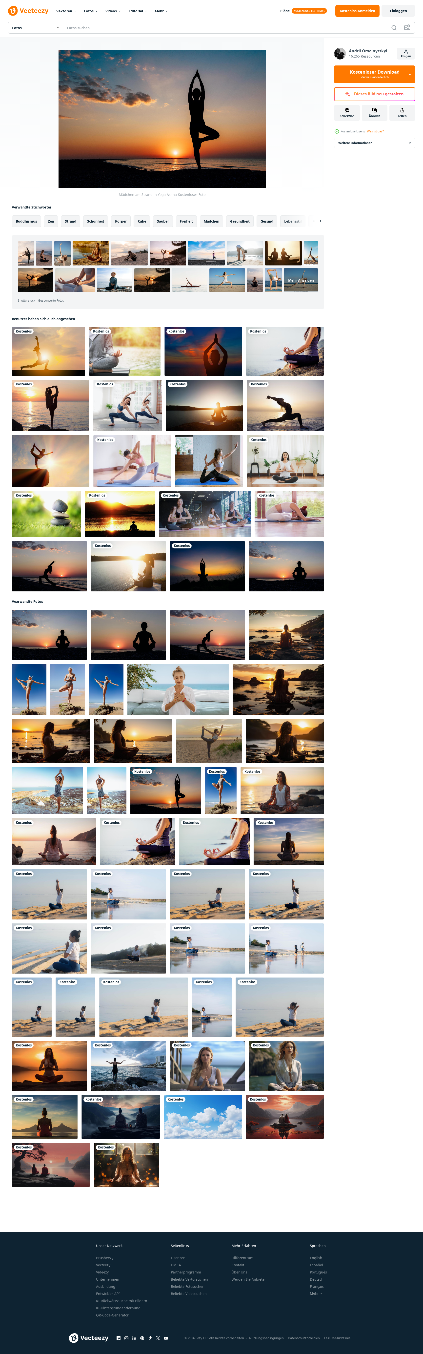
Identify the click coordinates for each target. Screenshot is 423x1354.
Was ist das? (375, 131)
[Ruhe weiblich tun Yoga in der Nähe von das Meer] (178, 689)
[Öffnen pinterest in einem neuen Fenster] (142, 1338)
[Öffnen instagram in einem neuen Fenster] (126, 1338)
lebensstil (293, 221)
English (316, 1257)
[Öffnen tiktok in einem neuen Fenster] (150, 1338)
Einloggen (398, 10)
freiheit (186, 221)
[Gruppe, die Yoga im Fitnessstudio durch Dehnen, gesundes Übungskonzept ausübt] (205, 514)
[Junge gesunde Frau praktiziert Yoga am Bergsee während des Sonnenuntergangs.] (128, 566)
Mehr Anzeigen (301, 280)
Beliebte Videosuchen (189, 1293)
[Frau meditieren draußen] (106, 790)
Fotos (89, 11)
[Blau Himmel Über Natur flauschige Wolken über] (203, 1117)
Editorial (136, 11)
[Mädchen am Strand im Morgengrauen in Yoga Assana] (49, 566)
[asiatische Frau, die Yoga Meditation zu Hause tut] (285, 461)
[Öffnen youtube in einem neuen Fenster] (166, 1338)
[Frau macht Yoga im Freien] (47, 790)
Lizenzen (178, 1257)
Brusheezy (104, 1257)
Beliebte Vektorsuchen (189, 1279)
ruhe (142, 221)
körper (121, 221)
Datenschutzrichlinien (304, 1338)
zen (51, 221)
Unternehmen (107, 1279)
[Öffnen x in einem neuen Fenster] (158, 1338)
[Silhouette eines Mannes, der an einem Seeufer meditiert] (120, 514)
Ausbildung (105, 1286)
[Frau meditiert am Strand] (285, 351)
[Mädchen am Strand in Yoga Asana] (165, 790)
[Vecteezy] (28, 11)
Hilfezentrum (242, 1257)
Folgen (406, 56)
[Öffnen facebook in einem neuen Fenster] (119, 1338)
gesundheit (240, 221)
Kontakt (238, 1265)
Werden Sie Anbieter (249, 1279)
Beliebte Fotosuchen (187, 1286)
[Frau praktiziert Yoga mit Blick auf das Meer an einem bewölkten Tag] (128, 1066)
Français (317, 1286)
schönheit (95, 221)
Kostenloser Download (375, 74)
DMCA (176, 1265)
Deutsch (316, 1279)
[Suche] (394, 28)
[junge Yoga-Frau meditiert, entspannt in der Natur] (125, 351)
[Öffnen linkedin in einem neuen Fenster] (134, 1338)
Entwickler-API (108, 1293)
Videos (111, 11)
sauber (163, 221)
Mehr (159, 11)
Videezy (102, 1272)
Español (316, 1265)
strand (70, 221)
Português (318, 1272)
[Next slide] (316, 221)
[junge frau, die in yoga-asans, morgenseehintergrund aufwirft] (285, 405)
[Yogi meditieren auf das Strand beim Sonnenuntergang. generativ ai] (278, 689)
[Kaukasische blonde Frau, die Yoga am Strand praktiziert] (29, 689)
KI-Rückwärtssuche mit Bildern (121, 1300)
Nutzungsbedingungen (266, 1338)
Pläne (285, 10)
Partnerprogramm (186, 1272)
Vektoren (64, 11)
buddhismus (26, 221)
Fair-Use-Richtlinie (337, 1338)
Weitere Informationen (355, 143)
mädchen (211, 221)
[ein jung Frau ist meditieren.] (286, 1066)
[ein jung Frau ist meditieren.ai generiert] (207, 1066)
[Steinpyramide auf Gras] (46, 514)
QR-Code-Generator (112, 1315)
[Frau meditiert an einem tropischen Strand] (214, 841)
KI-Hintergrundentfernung (118, 1308)
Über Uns (239, 1272)
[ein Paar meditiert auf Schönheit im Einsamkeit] (120, 1117)
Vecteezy (103, 1265)
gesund (267, 221)
